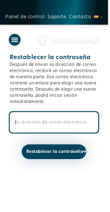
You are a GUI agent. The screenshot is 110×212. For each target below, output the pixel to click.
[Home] (60, 40)
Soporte (57, 16)
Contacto (80, 16)
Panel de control (25, 16)
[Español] (98, 16)
